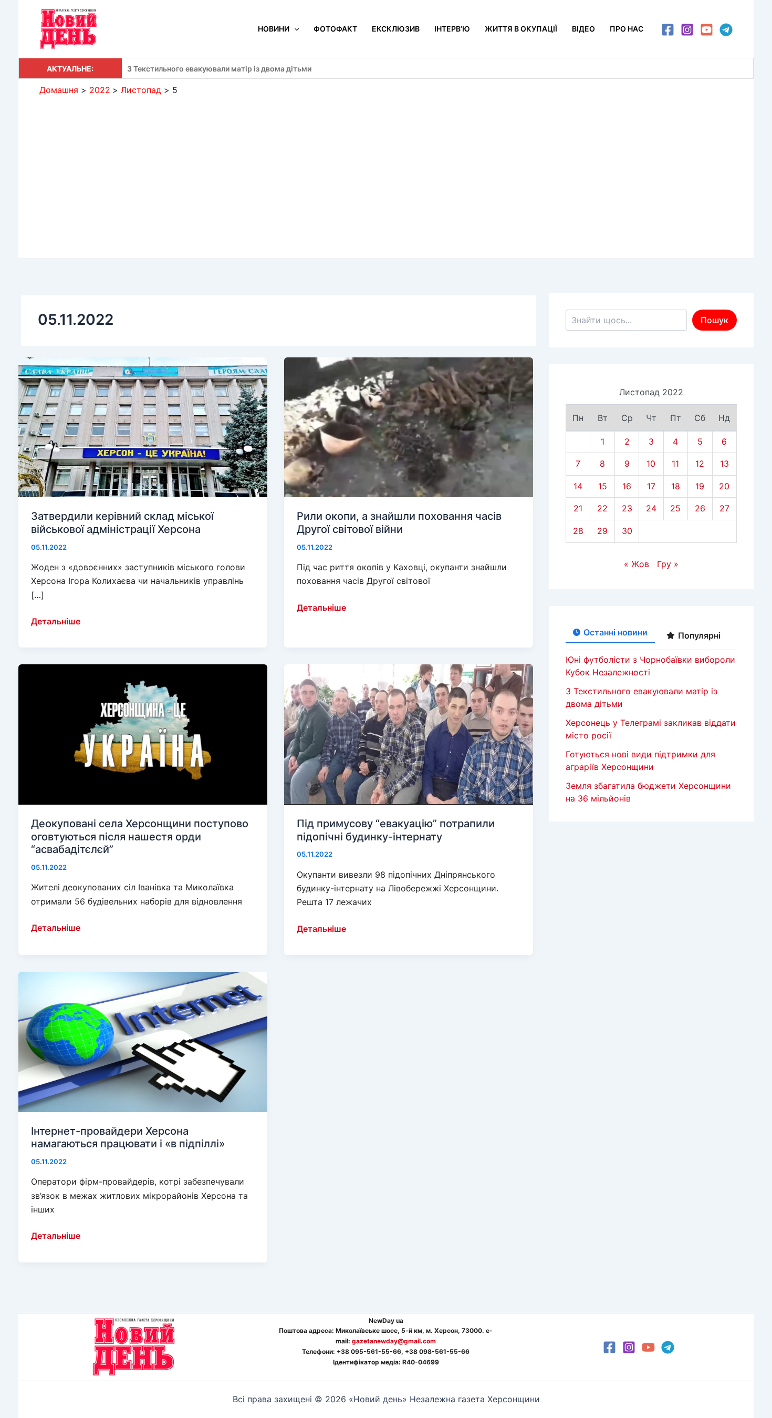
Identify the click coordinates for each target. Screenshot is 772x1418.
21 (577, 508)
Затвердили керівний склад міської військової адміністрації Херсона (122, 523)
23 (627, 508)
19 (699, 486)
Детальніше (55, 621)
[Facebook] (667, 29)
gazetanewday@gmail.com (394, 1341)
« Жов (636, 564)
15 (602, 486)
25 (675, 508)
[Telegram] (726, 29)
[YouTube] (706, 29)
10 (650, 463)
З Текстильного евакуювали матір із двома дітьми (219, 68)
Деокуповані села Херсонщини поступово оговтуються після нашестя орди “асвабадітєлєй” (139, 836)
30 (627, 531)
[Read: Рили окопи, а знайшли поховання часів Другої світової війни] (408, 426)
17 (651, 486)
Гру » (668, 564)
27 (724, 508)
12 (699, 463)
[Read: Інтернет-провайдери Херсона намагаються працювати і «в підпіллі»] (142, 1041)
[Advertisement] (386, 174)
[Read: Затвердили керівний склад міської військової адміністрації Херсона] (142, 426)
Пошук (714, 320)
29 (602, 531)
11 (675, 463)
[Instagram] (687, 29)
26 (700, 508)
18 (675, 486)
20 (724, 486)
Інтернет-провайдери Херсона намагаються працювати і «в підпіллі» (128, 1137)
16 (626, 486)
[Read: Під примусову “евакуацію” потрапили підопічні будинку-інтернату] (408, 733)
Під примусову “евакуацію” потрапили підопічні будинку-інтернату (396, 830)
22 (602, 508)
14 (577, 486)
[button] (294, 29)
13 (724, 463)
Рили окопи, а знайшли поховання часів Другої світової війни (399, 523)
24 (651, 508)
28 (578, 531)
